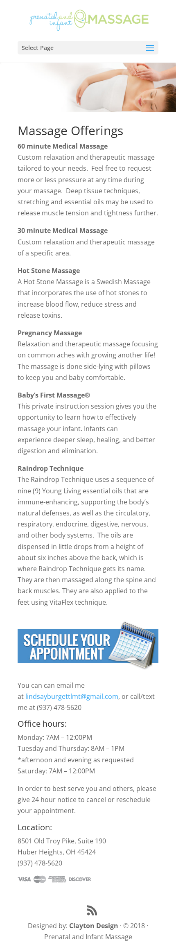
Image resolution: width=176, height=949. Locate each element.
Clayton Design (93, 925)
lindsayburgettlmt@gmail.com (71, 696)
